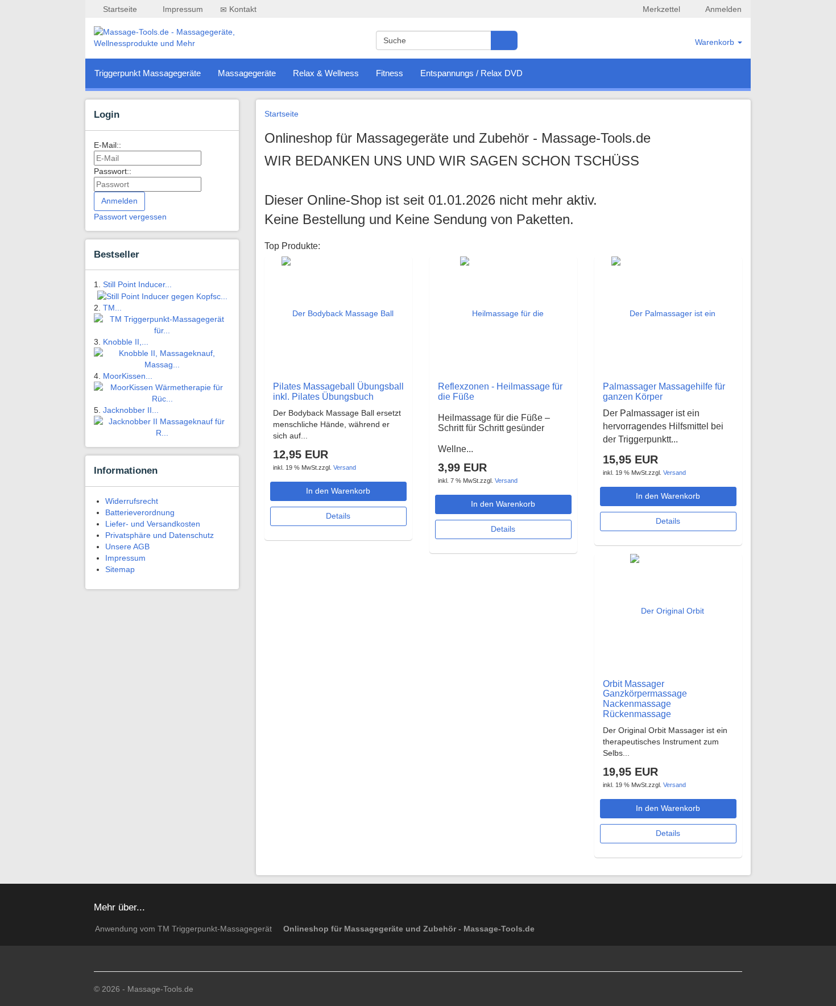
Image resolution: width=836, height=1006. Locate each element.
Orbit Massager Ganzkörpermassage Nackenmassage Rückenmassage (645, 699)
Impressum (181, 9)
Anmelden (722, 9)
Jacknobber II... (131, 410)
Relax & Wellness (326, 73)
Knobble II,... (125, 341)
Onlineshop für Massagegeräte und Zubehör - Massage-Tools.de (409, 928)
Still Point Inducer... (137, 284)
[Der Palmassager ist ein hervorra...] (668, 369)
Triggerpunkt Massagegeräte (147, 73)
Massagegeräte (247, 73)
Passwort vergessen (130, 216)
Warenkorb (715, 42)
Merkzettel (660, 9)
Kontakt (241, 9)
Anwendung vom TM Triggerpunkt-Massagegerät (183, 928)
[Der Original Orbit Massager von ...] (668, 667)
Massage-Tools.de (160, 988)
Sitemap (120, 569)
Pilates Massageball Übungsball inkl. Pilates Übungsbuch (338, 391)
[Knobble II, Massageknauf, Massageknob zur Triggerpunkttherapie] (162, 358)
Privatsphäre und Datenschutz (159, 535)
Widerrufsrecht (131, 501)
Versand (344, 467)
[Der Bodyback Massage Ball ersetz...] (338, 369)
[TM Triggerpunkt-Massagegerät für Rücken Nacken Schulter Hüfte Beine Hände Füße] (162, 324)
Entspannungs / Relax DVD (471, 73)
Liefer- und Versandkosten (152, 523)
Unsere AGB (127, 546)
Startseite (119, 9)
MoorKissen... (127, 375)
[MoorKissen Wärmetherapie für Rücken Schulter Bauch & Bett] (162, 392)
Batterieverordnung (140, 512)
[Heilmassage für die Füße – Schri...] (503, 369)
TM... (112, 307)
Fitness (389, 73)
